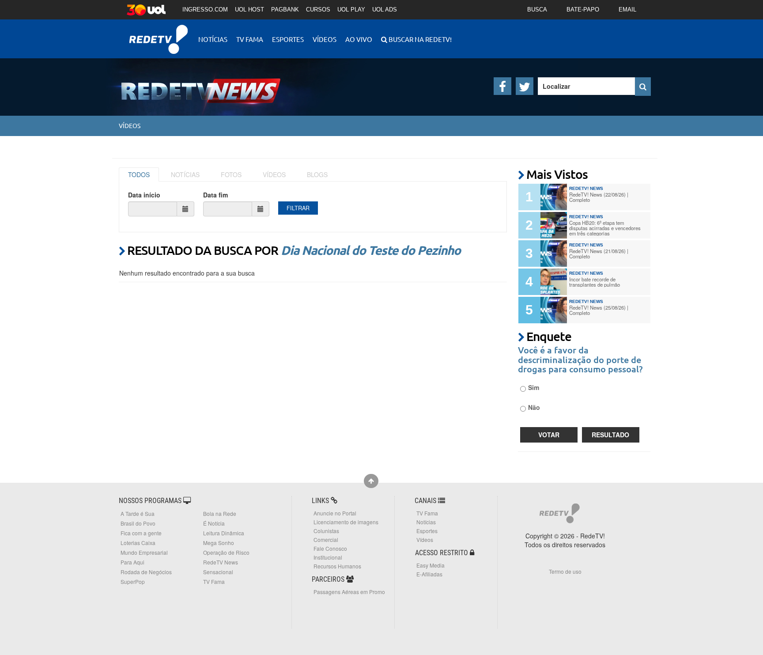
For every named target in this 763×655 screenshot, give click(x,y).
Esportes (288, 39)
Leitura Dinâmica (223, 533)
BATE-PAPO (583, 9)
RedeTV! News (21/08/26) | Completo (598, 253)
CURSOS (318, 9)
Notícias (212, 39)
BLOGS (317, 174)
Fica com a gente (141, 533)
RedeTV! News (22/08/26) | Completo (598, 197)
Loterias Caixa (138, 542)
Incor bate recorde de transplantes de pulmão (594, 281)
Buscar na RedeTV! (419, 39)
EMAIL (627, 9)
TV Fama (249, 39)
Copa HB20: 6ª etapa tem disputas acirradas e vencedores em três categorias (605, 228)
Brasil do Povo (138, 523)
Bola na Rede (219, 513)
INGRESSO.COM (205, 9)
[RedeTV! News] (187, 83)
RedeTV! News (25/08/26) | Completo (598, 310)
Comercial (326, 539)
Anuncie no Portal (335, 513)
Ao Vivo (358, 39)
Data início (144, 194)
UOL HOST (249, 9)
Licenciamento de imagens (346, 522)
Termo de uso (565, 571)
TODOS (139, 174)
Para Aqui (132, 562)
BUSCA (537, 9)
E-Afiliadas (429, 574)
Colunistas (326, 530)
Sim (533, 387)
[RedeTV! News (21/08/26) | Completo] (553, 253)
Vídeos (324, 39)
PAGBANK (285, 9)
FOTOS (231, 174)
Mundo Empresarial (144, 552)
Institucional (328, 557)
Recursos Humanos (337, 566)
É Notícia (214, 523)
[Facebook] (502, 86)
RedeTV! (158, 33)
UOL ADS (384, 9)
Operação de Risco (226, 552)
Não (534, 407)
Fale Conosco (330, 548)
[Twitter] (524, 86)
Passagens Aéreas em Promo (349, 591)
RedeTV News (220, 562)
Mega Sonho (218, 542)
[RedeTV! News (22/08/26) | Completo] (553, 197)
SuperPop (133, 581)
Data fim (215, 194)
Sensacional (218, 571)
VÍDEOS (274, 174)
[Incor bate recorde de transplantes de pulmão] (553, 282)
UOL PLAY (351, 9)
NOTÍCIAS (185, 174)
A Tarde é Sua (138, 513)
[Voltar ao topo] (371, 481)
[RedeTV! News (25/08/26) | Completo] (553, 310)
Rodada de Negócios (146, 571)
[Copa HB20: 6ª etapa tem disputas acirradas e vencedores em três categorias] (553, 225)
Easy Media (430, 565)
